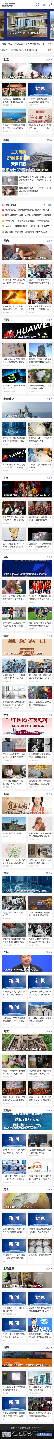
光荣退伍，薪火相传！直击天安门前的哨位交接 (26, 231)
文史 (6, 715)
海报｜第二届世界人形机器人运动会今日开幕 (23, 44)
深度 (6, 873)
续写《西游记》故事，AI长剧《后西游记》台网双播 (28, 215)
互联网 (7, 1110)
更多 (49, 59)
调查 (6, 1031)
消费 (6, 1347)
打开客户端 (44, 1434)
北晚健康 (9, 1268)
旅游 (6, 636)
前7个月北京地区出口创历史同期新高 (19, 50)
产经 (6, 952)
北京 (6, 59)
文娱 (6, 478)
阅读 (6, 794)
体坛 (6, 557)
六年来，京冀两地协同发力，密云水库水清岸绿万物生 (29, 226)
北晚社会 (9, 398)
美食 (6, 1189)
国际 (6, 319)
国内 (6, 240)
